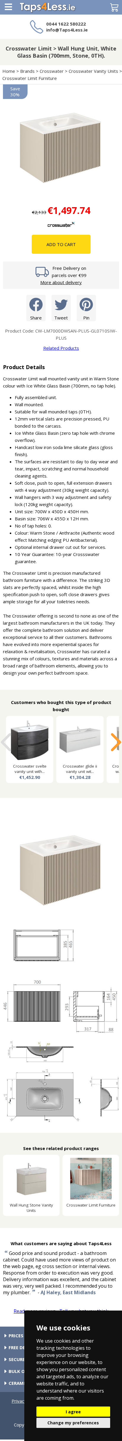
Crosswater (52, 71)
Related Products (61, 348)
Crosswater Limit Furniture (29, 78)
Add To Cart (61, 244)
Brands (27, 71)
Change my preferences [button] (73, 1423)
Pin (86, 318)
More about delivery (61, 282)
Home (8, 71)
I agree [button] (73, 1412)
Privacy (19, 1401)
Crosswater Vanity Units (93, 71)
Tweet (61, 318)
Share (36, 318)
